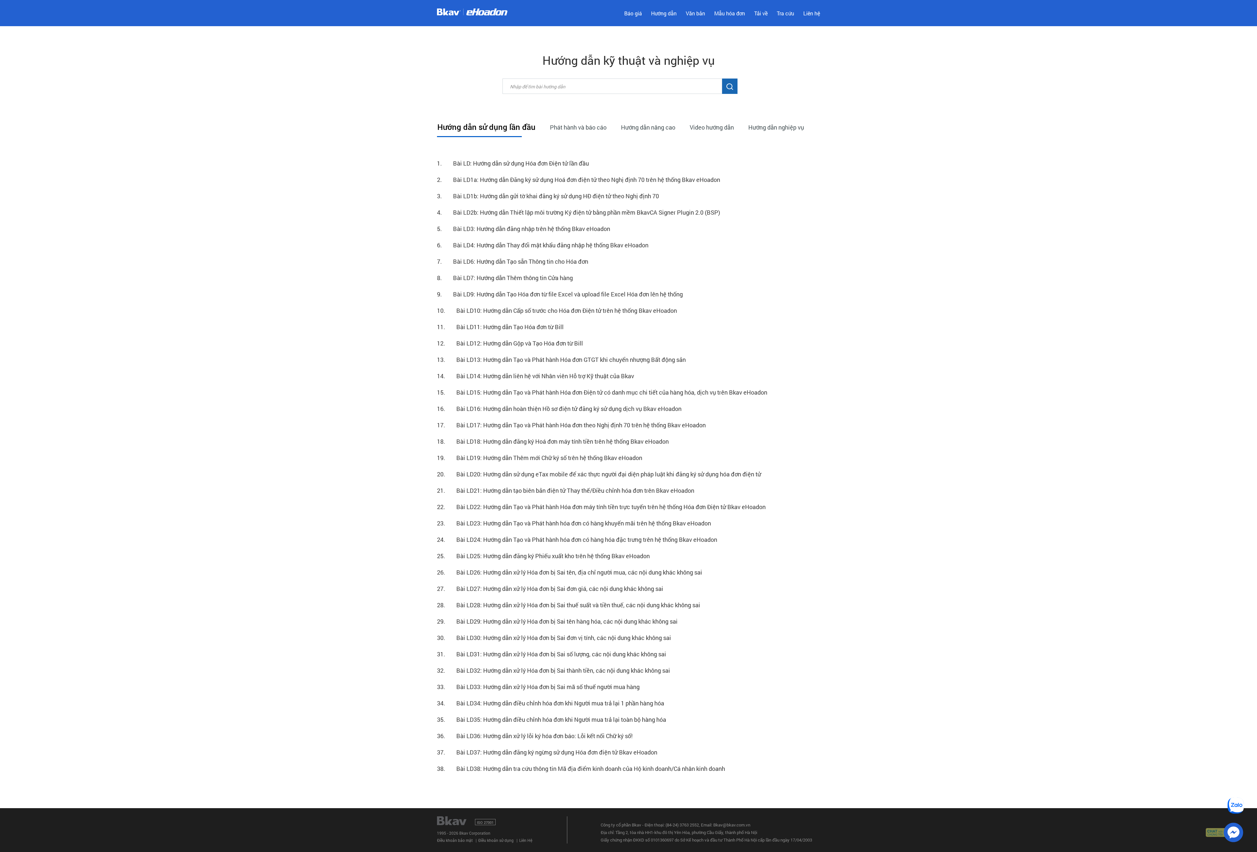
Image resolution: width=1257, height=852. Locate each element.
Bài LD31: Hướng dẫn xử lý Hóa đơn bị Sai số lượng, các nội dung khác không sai (551, 654)
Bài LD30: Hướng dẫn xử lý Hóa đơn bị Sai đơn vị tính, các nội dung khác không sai (554, 638)
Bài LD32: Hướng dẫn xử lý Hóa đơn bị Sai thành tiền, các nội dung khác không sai (553, 670)
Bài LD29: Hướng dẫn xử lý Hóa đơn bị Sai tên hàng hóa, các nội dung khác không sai (557, 621)
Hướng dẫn (664, 13)
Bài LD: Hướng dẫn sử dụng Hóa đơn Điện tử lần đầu (513, 163)
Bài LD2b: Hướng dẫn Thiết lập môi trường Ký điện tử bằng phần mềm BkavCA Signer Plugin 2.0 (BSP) (578, 212)
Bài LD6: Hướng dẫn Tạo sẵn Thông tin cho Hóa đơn (512, 261)
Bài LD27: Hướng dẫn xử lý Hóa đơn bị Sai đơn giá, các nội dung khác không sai (550, 589)
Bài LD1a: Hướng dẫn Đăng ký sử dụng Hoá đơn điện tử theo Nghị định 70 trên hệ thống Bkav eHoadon (578, 180)
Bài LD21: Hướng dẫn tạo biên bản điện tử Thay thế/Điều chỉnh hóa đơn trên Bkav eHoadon (565, 490)
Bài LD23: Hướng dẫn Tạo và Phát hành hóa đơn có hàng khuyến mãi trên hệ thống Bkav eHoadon (574, 523)
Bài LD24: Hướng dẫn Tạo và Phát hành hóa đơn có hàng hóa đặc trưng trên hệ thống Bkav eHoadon (577, 539)
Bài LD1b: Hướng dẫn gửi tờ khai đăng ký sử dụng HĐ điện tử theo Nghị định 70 (548, 196)
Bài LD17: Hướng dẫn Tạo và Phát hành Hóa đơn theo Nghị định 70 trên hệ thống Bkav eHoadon (571, 425)
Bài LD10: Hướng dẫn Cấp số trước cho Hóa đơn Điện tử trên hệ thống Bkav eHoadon (557, 310)
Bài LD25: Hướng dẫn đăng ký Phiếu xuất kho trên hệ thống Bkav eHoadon (543, 556)
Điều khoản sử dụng (496, 840)
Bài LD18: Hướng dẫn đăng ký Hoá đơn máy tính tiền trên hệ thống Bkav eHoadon (553, 441)
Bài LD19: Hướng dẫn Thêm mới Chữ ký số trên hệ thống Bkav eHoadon (539, 458)
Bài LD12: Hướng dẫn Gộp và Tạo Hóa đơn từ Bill (510, 343)
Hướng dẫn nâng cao (648, 127)
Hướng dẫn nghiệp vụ (776, 127)
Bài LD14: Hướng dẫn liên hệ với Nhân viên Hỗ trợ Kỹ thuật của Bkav (535, 376)
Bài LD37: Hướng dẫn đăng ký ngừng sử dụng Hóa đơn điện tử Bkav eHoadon (547, 752)
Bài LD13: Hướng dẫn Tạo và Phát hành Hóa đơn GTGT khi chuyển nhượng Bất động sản (561, 360)
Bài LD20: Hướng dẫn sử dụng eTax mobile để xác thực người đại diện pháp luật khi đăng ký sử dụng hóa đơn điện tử (599, 474)
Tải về (761, 13)
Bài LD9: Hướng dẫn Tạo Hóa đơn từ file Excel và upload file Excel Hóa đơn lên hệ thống (560, 294)
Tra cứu (785, 13)
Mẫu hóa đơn (729, 13)
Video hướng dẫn (712, 127)
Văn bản (695, 13)
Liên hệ (811, 13)
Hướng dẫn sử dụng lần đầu (486, 127)
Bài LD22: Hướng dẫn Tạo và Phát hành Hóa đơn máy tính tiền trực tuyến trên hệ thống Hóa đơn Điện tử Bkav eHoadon (601, 507)
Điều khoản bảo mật (455, 840)
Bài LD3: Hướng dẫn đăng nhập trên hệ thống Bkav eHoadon (523, 229)
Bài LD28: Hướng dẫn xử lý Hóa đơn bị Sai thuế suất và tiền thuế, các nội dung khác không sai (568, 605)
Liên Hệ (525, 840)
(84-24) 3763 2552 (682, 825)
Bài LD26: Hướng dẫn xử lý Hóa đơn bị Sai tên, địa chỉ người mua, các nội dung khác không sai (569, 572)
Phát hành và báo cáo (578, 127)
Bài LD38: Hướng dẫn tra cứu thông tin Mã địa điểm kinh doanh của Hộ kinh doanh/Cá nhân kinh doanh (581, 768)
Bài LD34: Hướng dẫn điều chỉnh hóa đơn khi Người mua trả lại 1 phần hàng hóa (550, 703)
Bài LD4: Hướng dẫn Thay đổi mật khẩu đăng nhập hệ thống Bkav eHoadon (542, 245)
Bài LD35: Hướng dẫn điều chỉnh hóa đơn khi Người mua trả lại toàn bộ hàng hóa (551, 719)
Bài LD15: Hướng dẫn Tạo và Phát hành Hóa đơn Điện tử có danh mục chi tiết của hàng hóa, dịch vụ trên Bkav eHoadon (602, 392)
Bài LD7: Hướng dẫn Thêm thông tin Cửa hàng (505, 278)
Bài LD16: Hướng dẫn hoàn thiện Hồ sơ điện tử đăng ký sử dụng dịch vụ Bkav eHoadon (559, 409)
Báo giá (633, 13)
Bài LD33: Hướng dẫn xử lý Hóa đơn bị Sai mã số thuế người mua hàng (538, 687)
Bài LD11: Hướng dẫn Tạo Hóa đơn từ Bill (500, 327)
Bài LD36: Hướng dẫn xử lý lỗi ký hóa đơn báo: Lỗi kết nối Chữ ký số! (535, 736)
